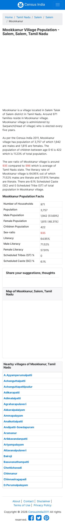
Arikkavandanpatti (15, 438)
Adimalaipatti (12, 398)
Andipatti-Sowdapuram (19, 427)
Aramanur (10, 433)
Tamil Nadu (23, 17)
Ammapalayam (13, 415)
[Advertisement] (32, 74)
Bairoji (8, 456)
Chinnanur (10, 473)
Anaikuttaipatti (13, 421)
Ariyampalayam (14, 444)
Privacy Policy (43, 505)
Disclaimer (43, 501)
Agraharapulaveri (15, 404)
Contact (29, 501)
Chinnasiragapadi (15, 479)
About (16, 501)
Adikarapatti (12, 392)
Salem (38, 17)
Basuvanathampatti (16, 462)
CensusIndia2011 (38, 511)
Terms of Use (22, 505)
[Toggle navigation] (57, 4)
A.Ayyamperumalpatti (18, 375)
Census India (34, 4)
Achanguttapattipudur (18, 386)
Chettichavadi (13, 467)
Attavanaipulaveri (15, 450)
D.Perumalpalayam (16, 485)
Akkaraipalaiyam (14, 409)
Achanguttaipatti (14, 381)
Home (9, 17)
